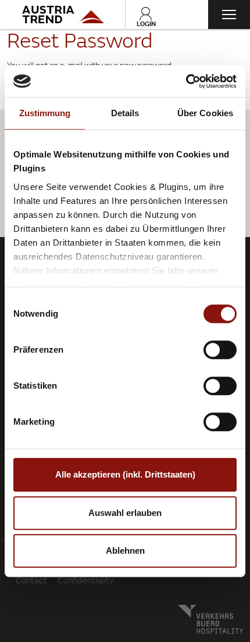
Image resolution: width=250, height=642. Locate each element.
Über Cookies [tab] (205, 113)
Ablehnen (125, 550)
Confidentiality (86, 580)
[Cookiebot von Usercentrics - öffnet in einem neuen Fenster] (186, 81)
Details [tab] (125, 113)
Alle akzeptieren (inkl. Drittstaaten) (125, 474)
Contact (31, 580)
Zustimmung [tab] (45, 113)
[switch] (220, 349)
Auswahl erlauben (125, 513)
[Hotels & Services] (62, 14)
